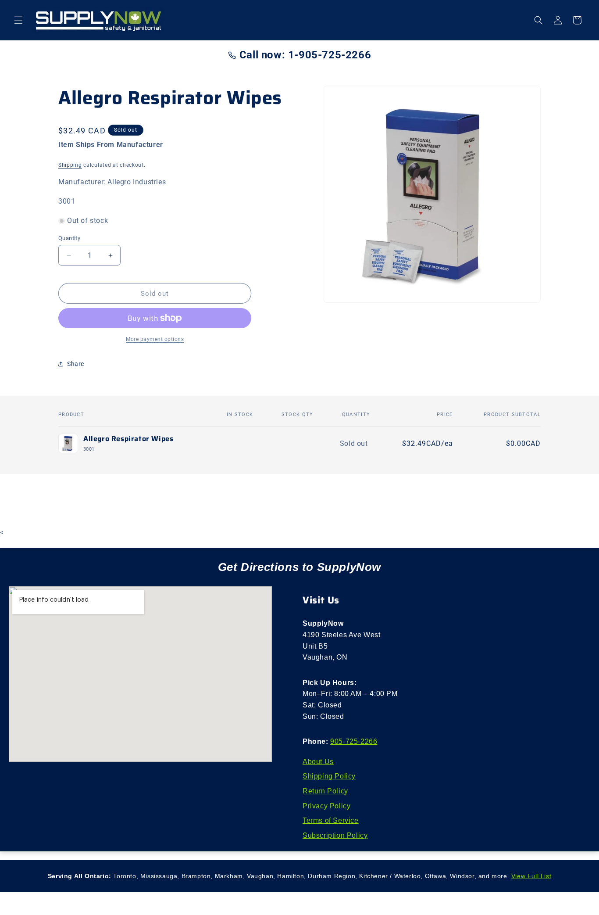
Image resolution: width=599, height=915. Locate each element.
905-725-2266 (353, 741)
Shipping (70, 165)
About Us (318, 761)
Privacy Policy (326, 806)
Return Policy (325, 791)
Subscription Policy (335, 835)
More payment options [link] (155, 339)
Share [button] (75, 363)
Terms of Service (331, 820)
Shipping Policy (329, 776)
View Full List (531, 875)
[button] (18, 20)
